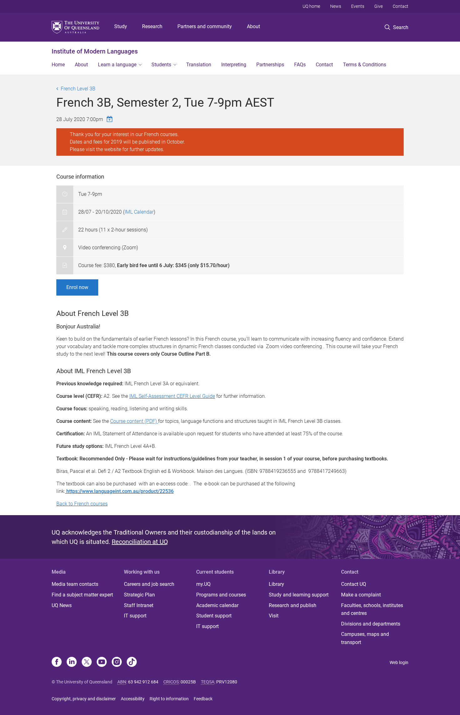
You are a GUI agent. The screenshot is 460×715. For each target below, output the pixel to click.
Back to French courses (82, 504)
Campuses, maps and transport (365, 638)
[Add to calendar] (110, 119)
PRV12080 (226, 681)
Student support (214, 616)
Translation (198, 65)
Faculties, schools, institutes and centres (372, 609)
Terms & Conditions (364, 65)
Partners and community (204, 26)
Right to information (169, 698)
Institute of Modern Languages (95, 51)
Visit (274, 616)
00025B (188, 681)
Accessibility (133, 698)
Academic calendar (217, 605)
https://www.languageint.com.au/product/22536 (119, 491)
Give (378, 6)
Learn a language (117, 65)
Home (58, 65)
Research (152, 26)
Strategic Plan (139, 595)
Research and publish (292, 605)
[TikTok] (132, 662)
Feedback (203, 698)
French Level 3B (78, 89)
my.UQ (203, 584)
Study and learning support (299, 595)
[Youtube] (102, 662)
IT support (135, 616)
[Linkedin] (72, 662)
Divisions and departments (370, 624)
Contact (400, 6)
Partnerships (270, 65)
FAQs (300, 65)
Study (120, 26)
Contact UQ (353, 584)
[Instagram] (117, 662)
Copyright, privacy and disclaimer (84, 698)
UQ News (62, 605)
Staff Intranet (138, 605)
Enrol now (77, 287)
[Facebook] (57, 662)
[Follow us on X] (87, 662)
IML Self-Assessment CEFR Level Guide (172, 396)
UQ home (311, 6)
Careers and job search (149, 584)
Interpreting (233, 65)
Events (357, 6)
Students (161, 65)
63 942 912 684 (143, 681)
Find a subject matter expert (82, 595)
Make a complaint (361, 595)
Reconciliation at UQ (140, 541)
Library (276, 584)
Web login (399, 662)
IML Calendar (139, 212)
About (253, 26)
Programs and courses (221, 595)
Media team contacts (75, 584)
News (335, 6)
